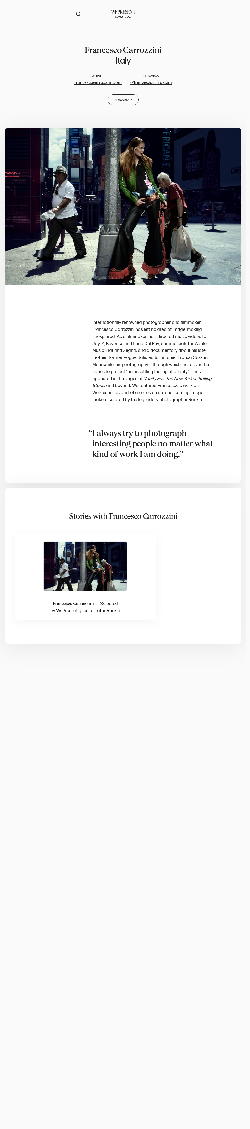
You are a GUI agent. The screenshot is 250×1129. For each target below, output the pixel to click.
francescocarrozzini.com (98, 82)
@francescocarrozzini (151, 82)
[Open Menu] (168, 14)
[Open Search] (78, 14)
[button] (123, 206)
